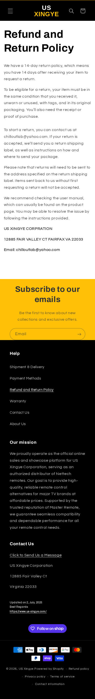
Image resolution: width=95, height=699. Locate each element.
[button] (10, 10)
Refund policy (79, 669)
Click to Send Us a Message (36, 555)
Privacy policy (35, 676)
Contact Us (19, 412)
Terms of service (62, 676)
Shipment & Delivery (27, 367)
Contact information (50, 684)
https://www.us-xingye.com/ (28, 611)
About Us (18, 424)
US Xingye (26, 669)
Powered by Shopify (49, 669)
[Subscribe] (79, 334)
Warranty (18, 401)
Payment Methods (25, 378)
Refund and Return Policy (32, 390)
